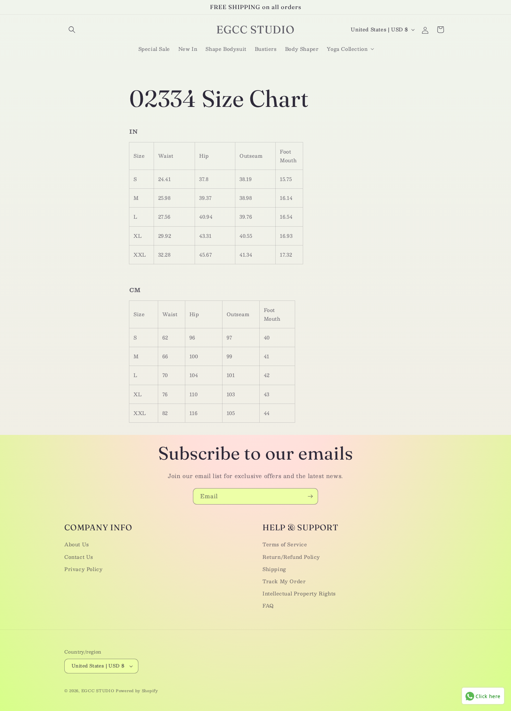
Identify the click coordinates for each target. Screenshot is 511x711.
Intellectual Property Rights (299, 593)
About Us (76, 544)
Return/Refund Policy (291, 557)
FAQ (268, 606)
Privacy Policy (83, 569)
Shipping (274, 569)
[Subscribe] (310, 496)
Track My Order (284, 581)
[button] (72, 29)
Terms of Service (284, 544)
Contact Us (78, 557)
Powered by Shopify (137, 690)
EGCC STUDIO (97, 690)
